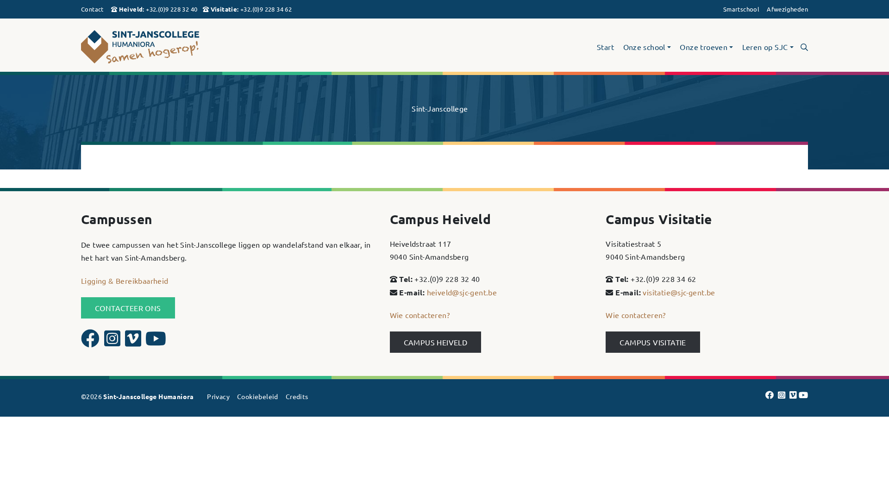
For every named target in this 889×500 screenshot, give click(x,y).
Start (605, 47)
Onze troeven (703, 47)
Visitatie (224, 9)
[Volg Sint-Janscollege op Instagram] (113, 342)
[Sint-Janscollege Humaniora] (197, 47)
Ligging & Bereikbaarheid (125, 280)
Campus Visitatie (653, 342)
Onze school (644, 47)
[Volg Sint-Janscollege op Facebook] (91, 342)
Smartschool (741, 9)
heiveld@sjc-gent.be (462, 292)
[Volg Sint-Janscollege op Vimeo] (134, 342)
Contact (92, 9)
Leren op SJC (765, 47)
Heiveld (131, 9)
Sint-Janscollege (440, 108)
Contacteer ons (128, 307)
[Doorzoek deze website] (804, 46)
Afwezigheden (787, 9)
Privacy (218, 396)
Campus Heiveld (436, 342)
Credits (297, 396)
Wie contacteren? (420, 314)
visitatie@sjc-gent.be (679, 292)
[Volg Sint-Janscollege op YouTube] (155, 342)
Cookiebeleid (257, 396)
